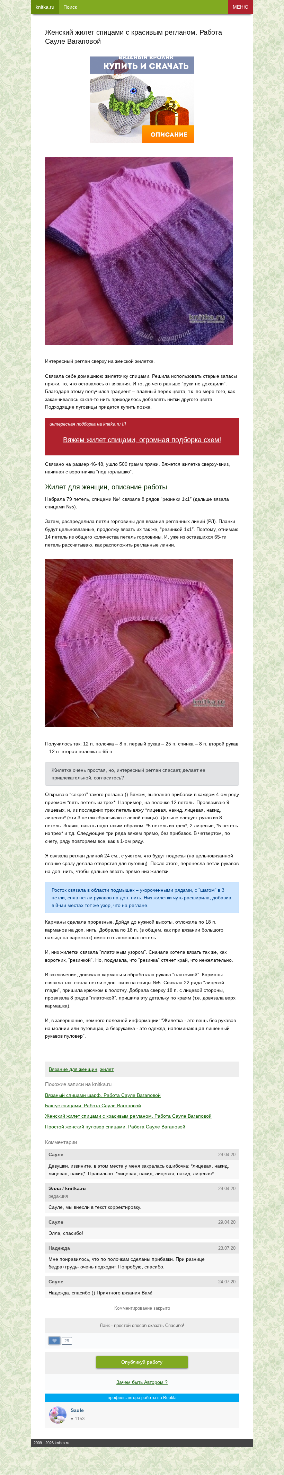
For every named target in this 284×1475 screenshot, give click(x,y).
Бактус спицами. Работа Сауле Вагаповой (93, 1105)
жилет (107, 1069)
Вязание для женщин (73, 1069)
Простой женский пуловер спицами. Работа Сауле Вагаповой (115, 1126)
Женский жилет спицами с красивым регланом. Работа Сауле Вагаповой (128, 1116)
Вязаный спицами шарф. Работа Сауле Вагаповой (103, 1095)
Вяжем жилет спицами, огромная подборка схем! (142, 440)
